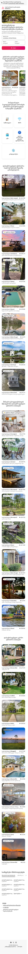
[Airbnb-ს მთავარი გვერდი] (3, 8)
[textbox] (7, 43)
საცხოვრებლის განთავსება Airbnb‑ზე (12, 7)
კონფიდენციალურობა (10, 946)
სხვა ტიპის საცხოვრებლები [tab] (8, 875)
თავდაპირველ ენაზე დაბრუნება (16, 3)
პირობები (19, 946)
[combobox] (13, 38)
